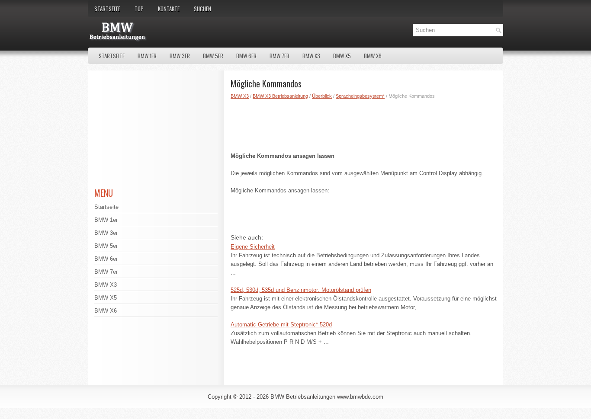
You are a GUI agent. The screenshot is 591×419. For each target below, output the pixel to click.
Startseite (107, 8)
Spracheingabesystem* (360, 96)
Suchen (202, 8)
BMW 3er (180, 55)
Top (139, 8)
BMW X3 (311, 55)
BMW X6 (373, 55)
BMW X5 (342, 55)
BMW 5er (213, 55)
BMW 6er (246, 55)
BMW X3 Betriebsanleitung (280, 96)
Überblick (322, 96)
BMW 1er (147, 55)
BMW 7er (279, 55)
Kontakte (169, 8)
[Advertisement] (364, 123)
